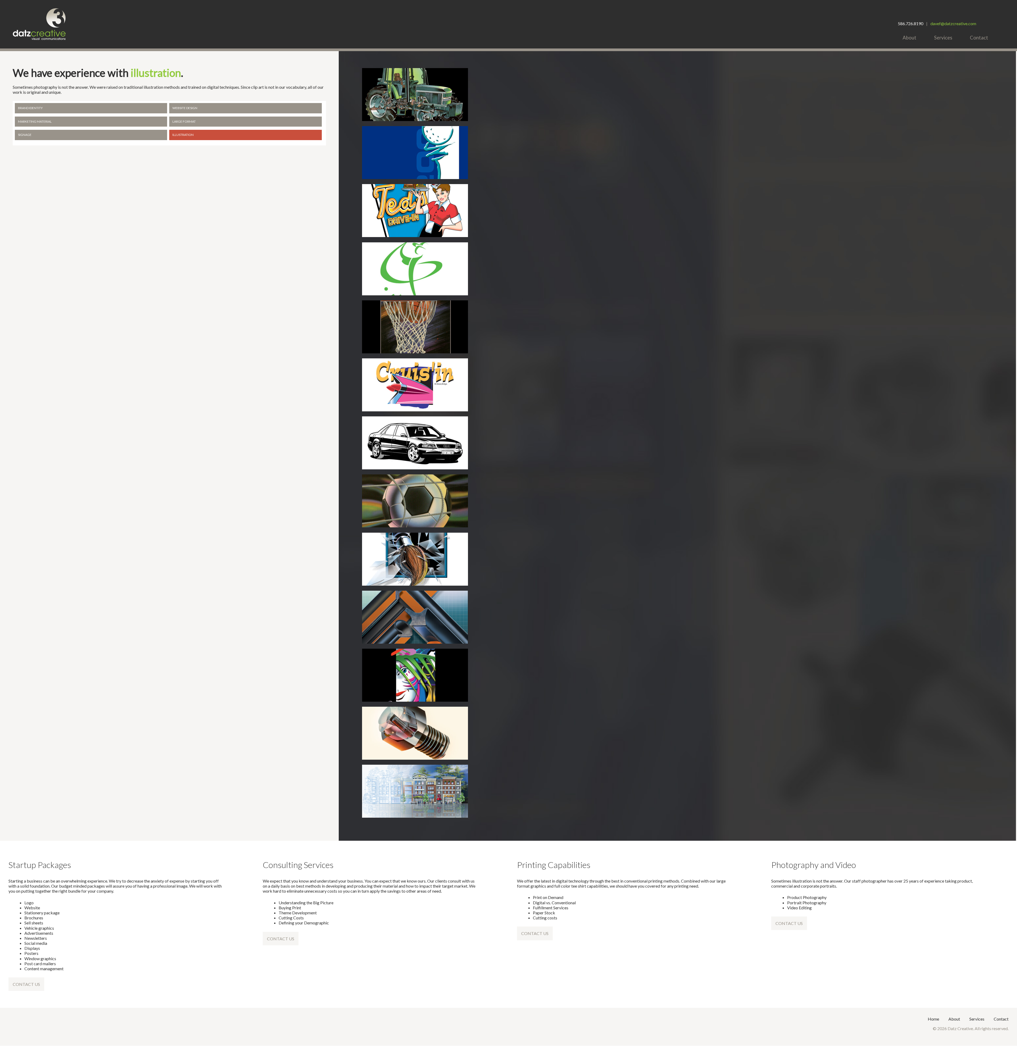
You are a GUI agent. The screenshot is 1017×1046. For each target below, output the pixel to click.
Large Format (184, 121)
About (909, 38)
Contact (979, 38)
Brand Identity (30, 108)
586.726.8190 (910, 23)
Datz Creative (39, 24)
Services (943, 38)
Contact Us (26, 984)
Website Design (184, 108)
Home (933, 1018)
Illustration (183, 135)
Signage (25, 135)
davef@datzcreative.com (953, 23)
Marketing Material (35, 121)
